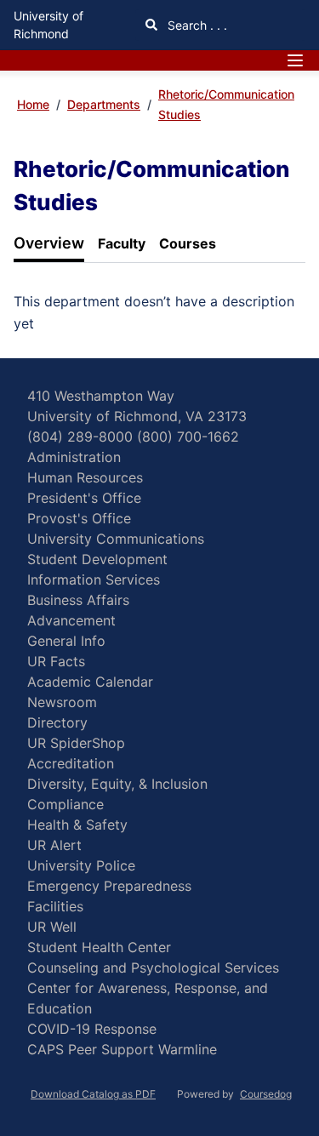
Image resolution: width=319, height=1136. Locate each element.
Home (33, 104)
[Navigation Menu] (295, 60)
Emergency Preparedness (109, 885)
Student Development (97, 559)
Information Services (93, 579)
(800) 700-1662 (188, 436)
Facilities (55, 906)
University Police (81, 865)
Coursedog (266, 1093)
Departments (103, 104)
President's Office (84, 497)
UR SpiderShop (76, 742)
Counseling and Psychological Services (153, 967)
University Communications (115, 538)
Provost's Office (79, 518)
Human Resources (85, 477)
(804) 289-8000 (80, 436)
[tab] (49, 243)
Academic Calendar (90, 681)
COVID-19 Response (92, 1028)
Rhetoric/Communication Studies (226, 104)
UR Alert (54, 844)
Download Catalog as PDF (93, 1093)
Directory (57, 722)
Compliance (65, 804)
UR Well (52, 926)
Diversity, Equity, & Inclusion (117, 783)
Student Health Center (99, 947)
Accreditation (70, 763)
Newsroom (62, 702)
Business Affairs (78, 599)
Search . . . (195, 25)
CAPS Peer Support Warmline (122, 1049)
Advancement (71, 620)
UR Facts (56, 661)
